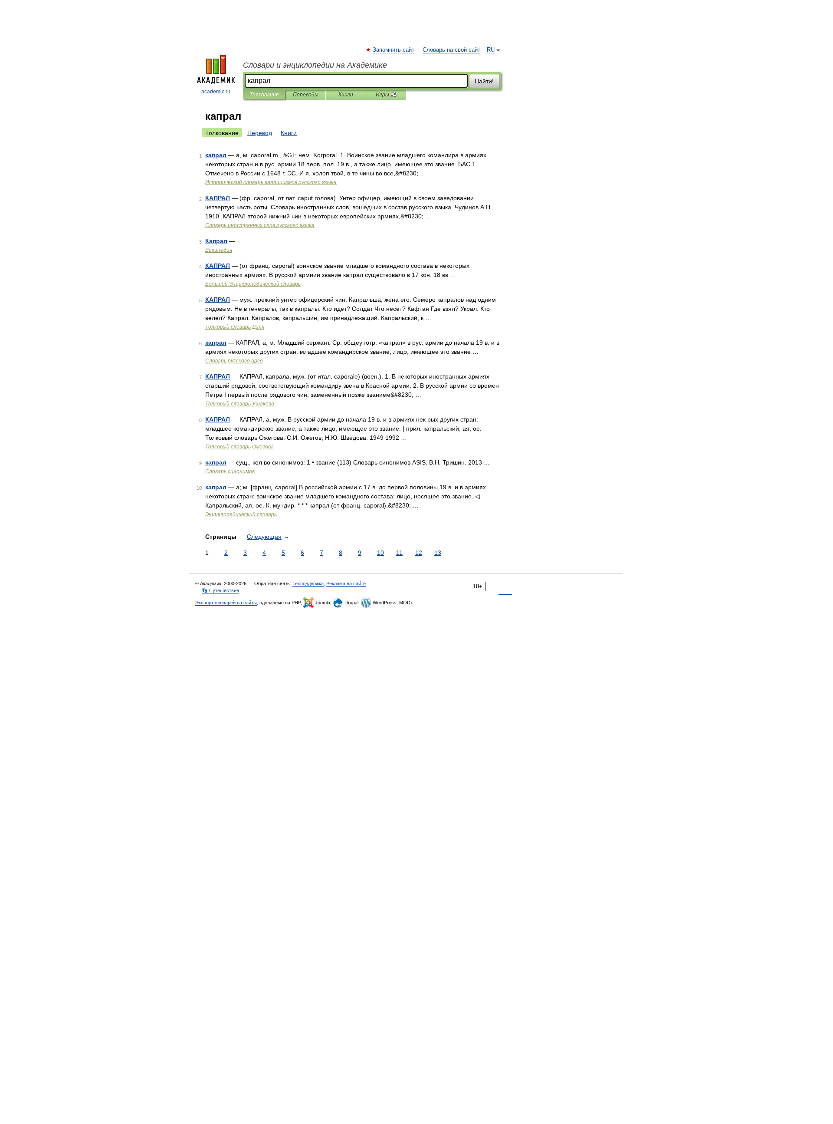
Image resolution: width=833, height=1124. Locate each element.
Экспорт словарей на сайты (226, 602)
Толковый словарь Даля (234, 327)
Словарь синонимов (230, 471)
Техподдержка (308, 583)
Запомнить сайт (394, 50)
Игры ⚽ (386, 95)
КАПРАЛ (217, 197)
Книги (345, 95)
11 (399, 552)
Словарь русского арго (234, 361)
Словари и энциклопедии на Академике (315, 65)
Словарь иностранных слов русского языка (260, 225)
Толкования (264, 95)
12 (418, 552)
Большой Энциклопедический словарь (253, 284)
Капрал (216, 240)
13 (437, 552)
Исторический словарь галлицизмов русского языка (271, 182)
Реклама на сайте (346, 583)
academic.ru (215, 92)
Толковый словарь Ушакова (239, 404)
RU (491, 50)
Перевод (259, 132)
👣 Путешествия (220, 590)
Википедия (218, 250)
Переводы (305, 95)
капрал (215, 155)
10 (380, 552)
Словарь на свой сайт (451, 50)
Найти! (484, 81)
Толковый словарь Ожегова (239, 447)
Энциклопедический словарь (241, 514)
